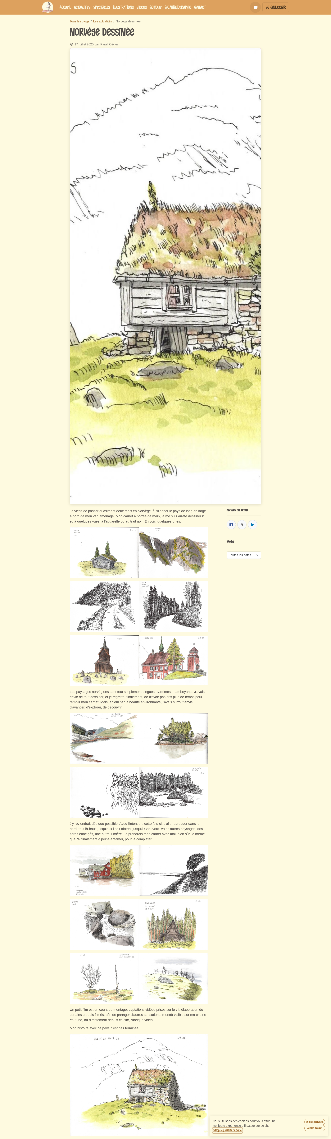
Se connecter (276, 7)
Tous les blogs (79, 21)
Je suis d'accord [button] (314, 1128)
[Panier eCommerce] (255, 7)
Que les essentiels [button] (314, 1122)
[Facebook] (231, 524)
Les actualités (102, 21)
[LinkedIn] (252, 524)
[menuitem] (65, 7)
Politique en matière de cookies (227, 1130)
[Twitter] (242, 524)
